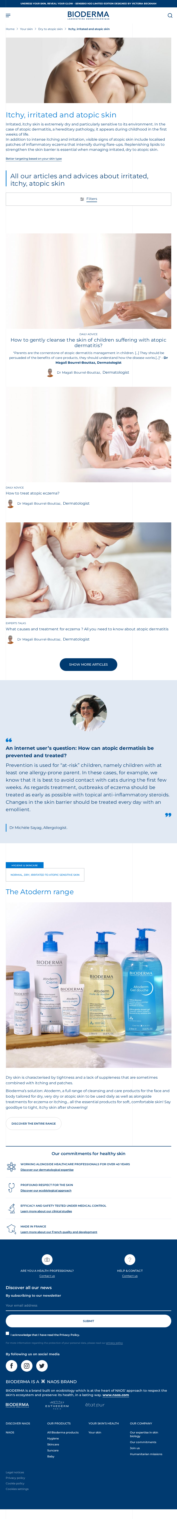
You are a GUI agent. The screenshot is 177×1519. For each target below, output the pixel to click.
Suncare (53, 1450)
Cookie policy (15, 1483)
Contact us (47, 1276)
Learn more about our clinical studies (46, 1211)
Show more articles (88, 664)
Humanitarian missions (146, 1454)
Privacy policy (15, 1478)
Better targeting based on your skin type (34, 158)
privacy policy (114, 1342)
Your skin (94, 1432)
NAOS (10, 1432)
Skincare (53, 1444)
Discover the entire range (34, 1123)
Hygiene (53, 1438)
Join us (135, 1448)
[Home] (88, 15)
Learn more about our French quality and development (59, 1232)
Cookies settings (17, 1489)
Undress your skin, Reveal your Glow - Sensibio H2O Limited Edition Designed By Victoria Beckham (88, 3)
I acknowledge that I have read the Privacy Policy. (45, 1335)
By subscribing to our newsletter (33, 1295)
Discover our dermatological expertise (47, 1169)
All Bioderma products (63, 1432)
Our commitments (143, 1442)
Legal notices (15, 1472)
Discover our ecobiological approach (46, 1190)
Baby (50, 1456)
